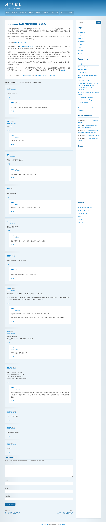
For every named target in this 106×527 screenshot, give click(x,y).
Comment (8, 464)
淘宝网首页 (9, 411)
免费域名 (40, 75)
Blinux (8, 222)
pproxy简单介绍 (83, 103)
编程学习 (47, 13)
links (79, 48)
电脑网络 (14, 13)
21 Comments (52, 75)
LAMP (80, 44)
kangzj (8, 121)
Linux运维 (55, 13)
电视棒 (8, 443)
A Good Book (82, 32)
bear (23, 75)
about (79, 36)
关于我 (63, 13)
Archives (80, 38)
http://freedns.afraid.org (26, 46)
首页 (7, 13)
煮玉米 (70, 13)
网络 (44, 75)
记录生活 (31, 13)
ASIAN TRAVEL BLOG (84, 210)
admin (12, 102)
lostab (8, 188)
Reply (8, 97)
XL (7, 88)
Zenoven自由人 (82, 213)
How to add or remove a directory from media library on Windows (88, 108)
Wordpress (62, 524)
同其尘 (80, 216)
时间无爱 (80, 219)
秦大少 (8, 331)
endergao (9, 367)
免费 (36, 75)
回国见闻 (80, 64)
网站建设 (39, 13)
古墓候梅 (9, 288)
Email (6, 488)
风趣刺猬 (9, 255)
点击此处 (62, 70)
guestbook (81, 42)
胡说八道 (23, 13)
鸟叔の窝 (80, 222)
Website (7, 496)
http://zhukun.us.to (20, 42)
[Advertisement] (88, 174)
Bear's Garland (45, 524)
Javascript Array (83, 72)
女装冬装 (9, 427)
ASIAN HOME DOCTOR (85, 207)
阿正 (8, 155)
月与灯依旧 (13, 4)
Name (7, 481)
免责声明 (80, 51)
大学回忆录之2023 (83, 80)
